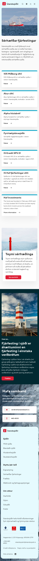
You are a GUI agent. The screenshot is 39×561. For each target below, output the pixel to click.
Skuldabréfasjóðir (10, 457)
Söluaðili (6, 505)
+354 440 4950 (6, 542)
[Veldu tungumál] (27, 4)
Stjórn (5, 500)
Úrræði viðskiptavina (9, 548)
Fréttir (5, 509)
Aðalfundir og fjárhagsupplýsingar (16, 483)
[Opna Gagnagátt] (31, 4)
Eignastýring (8, 470)
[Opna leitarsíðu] (23, 4)
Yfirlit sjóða (7, 444)
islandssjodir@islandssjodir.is (25, 542)
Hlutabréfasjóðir (9, 452)
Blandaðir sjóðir (9, 448)
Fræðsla (6, 479)
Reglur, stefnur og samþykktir (26, 548)
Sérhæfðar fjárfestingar (12, 474)
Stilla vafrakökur (8, 554)
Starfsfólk (7, 496)
